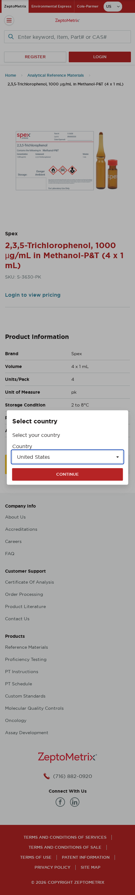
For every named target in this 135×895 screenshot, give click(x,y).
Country (22, 446)
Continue (67, 474)
